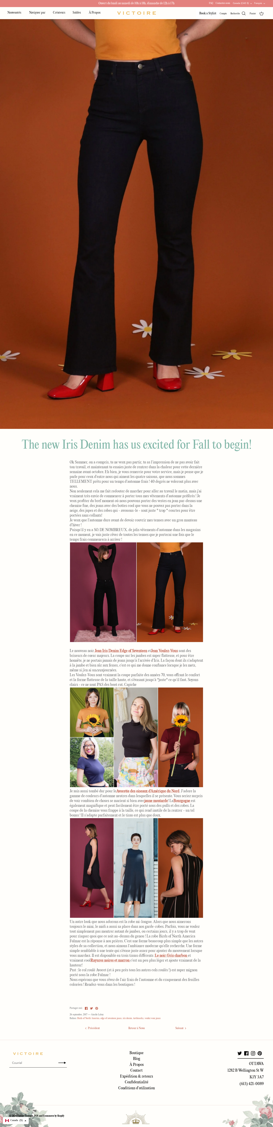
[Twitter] (240, 1053)
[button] (16, 1120)
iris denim (127, 1018)
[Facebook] (246, 1053)
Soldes (77, 12)
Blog (136, 1059)
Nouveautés (14, 12)
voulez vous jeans (153, 1018)
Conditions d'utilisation (136, 1088)
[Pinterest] (260, 1053)
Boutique (136, 1053)
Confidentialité (136, 1082)
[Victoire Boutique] (136, 13)
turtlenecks (138, 1018)
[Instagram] (253, 1053)
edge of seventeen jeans (111, 1018)
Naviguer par (37, 12)
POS (36, 1116)
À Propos (94, 12)
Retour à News (136, 1028)
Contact (136, 1070)
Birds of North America (88, 1018)
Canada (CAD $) (241, 3)
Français (258, 3)
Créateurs (59, 12)
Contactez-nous (223, 3)
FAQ (211, 3)
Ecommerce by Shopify (53, 1116)
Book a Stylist (207, 13)
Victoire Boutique (25, 1116)
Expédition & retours (136, 1076)
